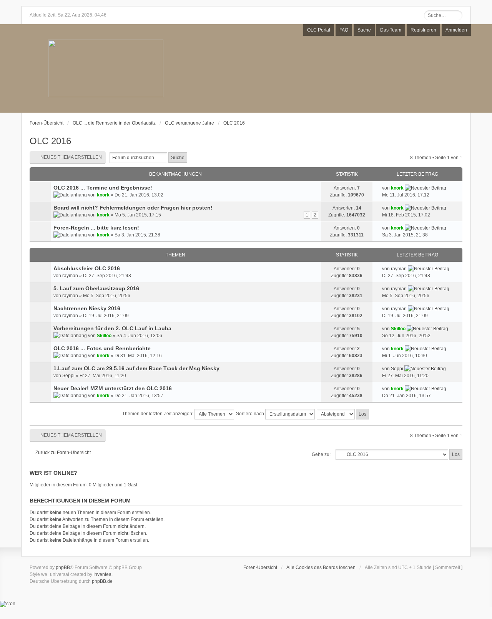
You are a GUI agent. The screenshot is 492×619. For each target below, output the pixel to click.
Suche (364, 30)
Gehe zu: (321, 454)
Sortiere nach (250, 413)
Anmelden (456, 30)
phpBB (63, 567)
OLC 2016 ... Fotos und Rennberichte (102, 348)
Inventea (102, 574)
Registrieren (423, 30)
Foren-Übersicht (46, 123)
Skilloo (104, 335)
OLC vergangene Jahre (189, 123)
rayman (70, 275)
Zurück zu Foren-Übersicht (63, 452)
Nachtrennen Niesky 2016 (86, 308)
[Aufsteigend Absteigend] (343, 414)
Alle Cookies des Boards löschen (321, 567)
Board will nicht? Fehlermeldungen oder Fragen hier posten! (133, 208)
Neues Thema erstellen (71, 157)
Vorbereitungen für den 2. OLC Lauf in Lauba (112, 328)
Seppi (68, 375)
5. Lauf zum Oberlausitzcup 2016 (96, 288)
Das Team (390, 30)
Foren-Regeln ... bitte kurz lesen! (96, 228)
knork (103, 195)
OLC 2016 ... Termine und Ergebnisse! (102, 188)
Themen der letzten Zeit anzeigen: (158, 413)
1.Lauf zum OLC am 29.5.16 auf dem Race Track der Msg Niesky (136, 368)
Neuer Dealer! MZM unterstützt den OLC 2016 (112, 388)
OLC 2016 (234, 123)
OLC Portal (318, 30)
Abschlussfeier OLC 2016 (86, 268)
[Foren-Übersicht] (105, 69)
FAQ (343, 30)
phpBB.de (102, 581)
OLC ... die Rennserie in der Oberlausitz (114, 123)
